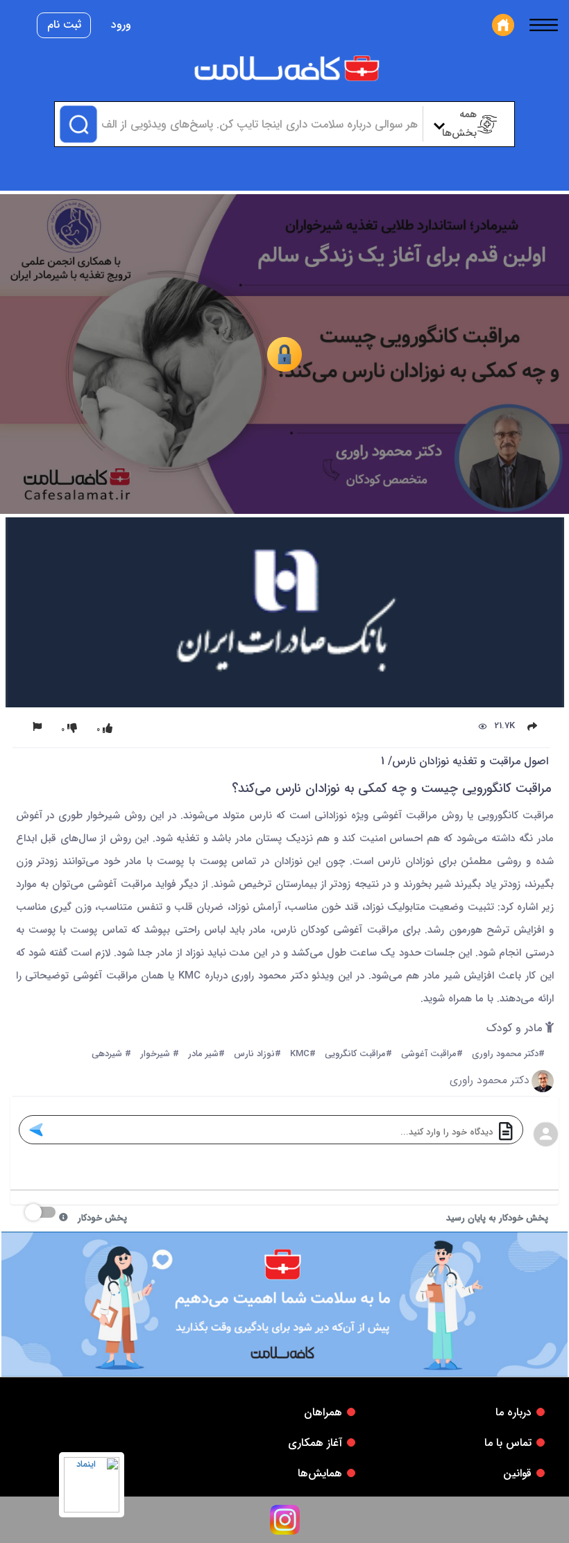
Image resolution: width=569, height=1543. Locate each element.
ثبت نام (64, 24)
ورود (121, 24)
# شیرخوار (159, 1054)
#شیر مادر (206, 1054)
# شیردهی (111, 1054)
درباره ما (513, 1412)
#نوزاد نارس (257, 1054)
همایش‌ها (320, 1473)
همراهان (323, 1412)
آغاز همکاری (315, 1442)
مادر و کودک (515, 1029)
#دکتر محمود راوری (508, 1054)
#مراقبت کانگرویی (358, 1054)
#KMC (303, 1054)
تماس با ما (508, 1442)
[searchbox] (257, 124)
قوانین (517, 1473)
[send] (36, 1130)
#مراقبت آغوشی (432, 1054)
